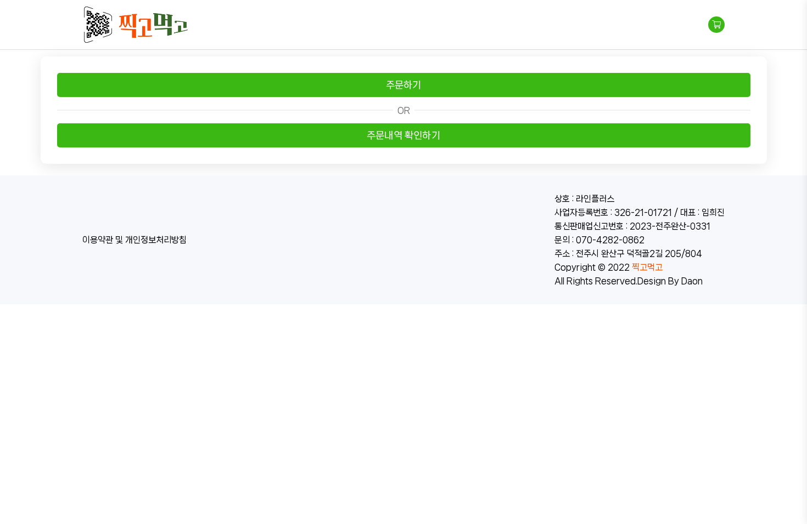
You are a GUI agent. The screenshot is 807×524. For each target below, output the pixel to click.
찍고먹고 (647, 267)
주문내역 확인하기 (403, 135)
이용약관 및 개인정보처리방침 (134, 239)
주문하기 (404, 85)
